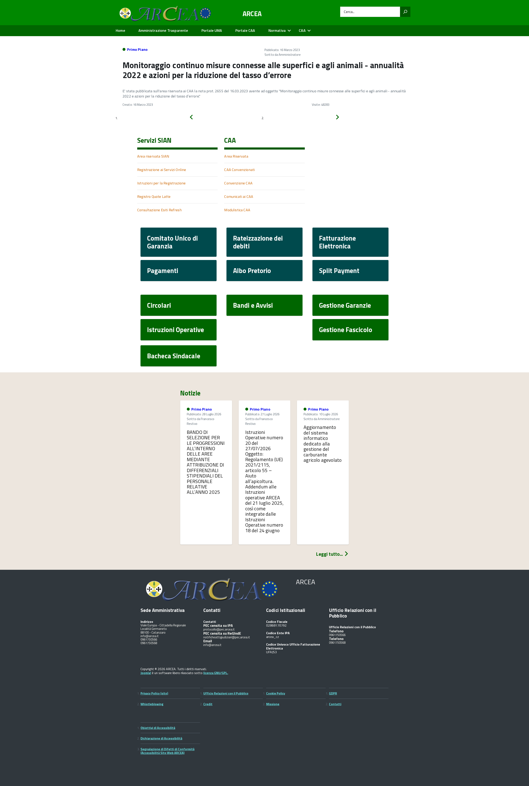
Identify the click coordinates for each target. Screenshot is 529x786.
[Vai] (405, 12)
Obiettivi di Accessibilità (158, 727)
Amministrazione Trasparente (163, 30)
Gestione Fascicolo (345, 330)
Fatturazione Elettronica (337, 242)
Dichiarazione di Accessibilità (161, 738)
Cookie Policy (275, 693)
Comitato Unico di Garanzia (172, 242)
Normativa (277, 30)
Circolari (159, 305)
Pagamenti (162, 270)
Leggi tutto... (330, 554)
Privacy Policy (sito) (154, 693)
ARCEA (252, 13)
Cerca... (349, 12)
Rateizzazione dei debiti (258, 242)
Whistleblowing (152, 704)
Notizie (190, 393)
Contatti (335, 704)
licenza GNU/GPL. (215, 673)
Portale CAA (245, 30)
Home (120, 30)
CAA (302, 30)
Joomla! (146, 673)
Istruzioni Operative (175, 330)
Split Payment (339, 270)
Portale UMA (211, 30)
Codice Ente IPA (278, 632)
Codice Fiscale (276, 621)
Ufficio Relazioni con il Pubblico (225, 693)
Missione (272, 704)
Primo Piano (137, 49)
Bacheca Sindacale (173, 356)
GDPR (333, 693)
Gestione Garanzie (345, 305)
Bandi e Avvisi (253, 305)
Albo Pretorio (252, 270)
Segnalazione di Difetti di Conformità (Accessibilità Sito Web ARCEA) (167, 751)
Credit (207, 704)
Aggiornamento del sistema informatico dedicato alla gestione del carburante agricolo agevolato (323, 444)
